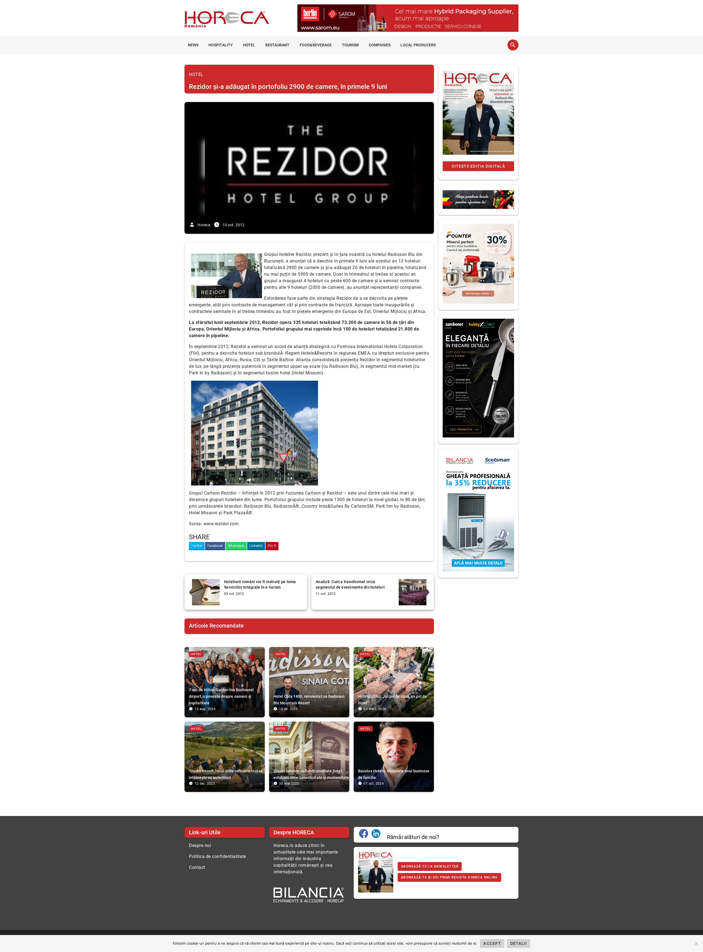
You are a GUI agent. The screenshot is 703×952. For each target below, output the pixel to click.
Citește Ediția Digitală (478, 166)
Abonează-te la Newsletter (429, 866)
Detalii (518, 943)
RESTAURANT (277, 45)
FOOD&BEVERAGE (316, 45)
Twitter (196, 546)
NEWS (193, 45)
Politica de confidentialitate (217, 856)
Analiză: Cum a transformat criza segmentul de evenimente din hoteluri (350, 584)
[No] (696, 943)
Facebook (215, 546)
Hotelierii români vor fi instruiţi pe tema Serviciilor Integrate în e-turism (260, 584)
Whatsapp (236, 546)
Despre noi (200, 845)
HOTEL (249, 45)
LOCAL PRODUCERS (418, 45)
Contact (197, 867)
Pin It (272, 546)
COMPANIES (379, 45)
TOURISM (350, 45)
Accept (492, 943)
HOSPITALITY (220, 45)
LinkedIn (256, 546)
